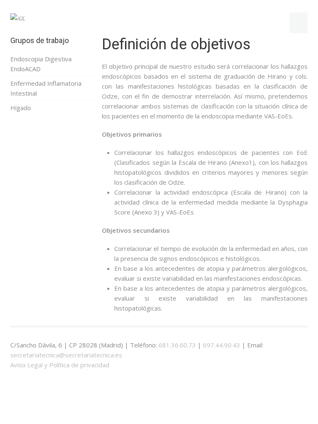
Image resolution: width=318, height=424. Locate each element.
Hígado (20, 108)
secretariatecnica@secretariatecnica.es (66, 355)
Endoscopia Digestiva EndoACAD (41, 64)
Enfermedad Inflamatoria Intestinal (46, 88)
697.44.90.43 (221, 345)
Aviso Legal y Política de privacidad (59, 365)
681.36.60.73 (177, 345)
